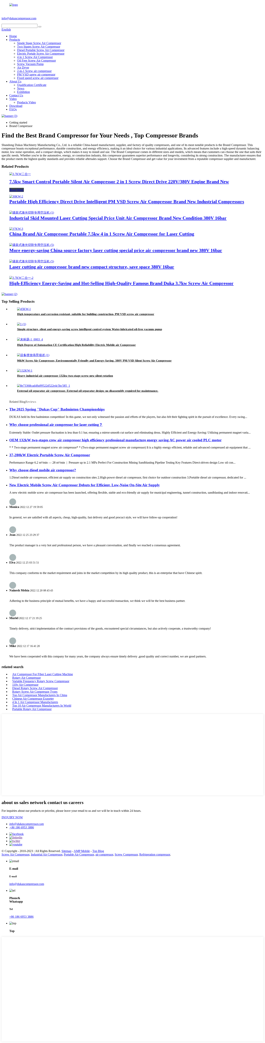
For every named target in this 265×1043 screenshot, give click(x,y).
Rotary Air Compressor (26, 677)
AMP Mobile (82, 851)
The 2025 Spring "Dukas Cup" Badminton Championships (57, 409)
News (20, 88)
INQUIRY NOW (12, 817)
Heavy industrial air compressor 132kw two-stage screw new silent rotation (65, 375)
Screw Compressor (126, 854)
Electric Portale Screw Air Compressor (40, 53)
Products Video (26, 102)
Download (15, 105)
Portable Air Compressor (79, 854)
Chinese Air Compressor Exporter (33, 698)
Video (13, 99)
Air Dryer (23, 67)
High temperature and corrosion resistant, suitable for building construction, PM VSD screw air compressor (85, 314)
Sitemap (66, 851)
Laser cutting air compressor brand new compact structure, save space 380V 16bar (91, 266)
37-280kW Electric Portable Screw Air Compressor (49, 455)
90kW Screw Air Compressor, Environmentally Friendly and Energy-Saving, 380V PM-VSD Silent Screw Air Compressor (94, 360)
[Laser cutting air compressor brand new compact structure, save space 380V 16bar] (31, 261)
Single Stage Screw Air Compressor (39, 43)
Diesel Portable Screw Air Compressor (40, 50)
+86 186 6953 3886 (51, 18)
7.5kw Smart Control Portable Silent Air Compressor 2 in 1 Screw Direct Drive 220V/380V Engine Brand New (119, 181)
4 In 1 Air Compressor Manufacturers (35, 702)
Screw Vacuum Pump (30, 64)
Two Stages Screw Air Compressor (38, 46)
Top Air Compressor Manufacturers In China (39, 695)
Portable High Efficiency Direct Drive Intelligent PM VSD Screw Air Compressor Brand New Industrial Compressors (126, 201)
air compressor (104, 854)
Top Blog (98, 851)
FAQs (13, 109)
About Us (15, 81)
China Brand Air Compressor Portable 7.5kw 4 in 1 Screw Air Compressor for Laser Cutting (101, 233)
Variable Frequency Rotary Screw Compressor (40, 681)
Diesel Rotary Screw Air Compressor (35, 688)
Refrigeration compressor (154, 854)
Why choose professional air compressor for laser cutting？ (56, 425)
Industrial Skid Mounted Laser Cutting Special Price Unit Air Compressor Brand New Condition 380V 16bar (118, 218)
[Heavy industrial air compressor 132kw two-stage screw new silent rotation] (24, 370)
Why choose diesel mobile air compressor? (42, 470)
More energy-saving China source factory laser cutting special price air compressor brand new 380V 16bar (115, 250)
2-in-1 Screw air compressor (34, 71)
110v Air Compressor (25, 684)
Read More (16, 190)
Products (14, 39)
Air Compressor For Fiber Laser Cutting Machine (42, 674)
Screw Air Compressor (15, 854)
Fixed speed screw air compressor (37, 78)
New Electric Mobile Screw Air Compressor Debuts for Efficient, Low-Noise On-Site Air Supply (84, 485)
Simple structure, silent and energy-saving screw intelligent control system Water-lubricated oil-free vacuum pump (89, 329)
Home (13, 36)
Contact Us (16, 95)
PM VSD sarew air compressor (36, 74)
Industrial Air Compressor (46, 854)
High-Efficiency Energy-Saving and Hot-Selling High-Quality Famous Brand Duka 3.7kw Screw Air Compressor (121, 283)
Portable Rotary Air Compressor (32, 709)
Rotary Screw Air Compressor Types (34, 691)
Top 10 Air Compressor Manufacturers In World (41, 705)
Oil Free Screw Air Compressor (36, 60)
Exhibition (23, 92)
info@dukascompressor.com (19, 18)
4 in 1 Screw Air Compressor (35, 57)
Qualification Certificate (31, 85)
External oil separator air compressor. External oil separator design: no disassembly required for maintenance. (87, 390)
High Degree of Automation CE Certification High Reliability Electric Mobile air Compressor (76, 344)
